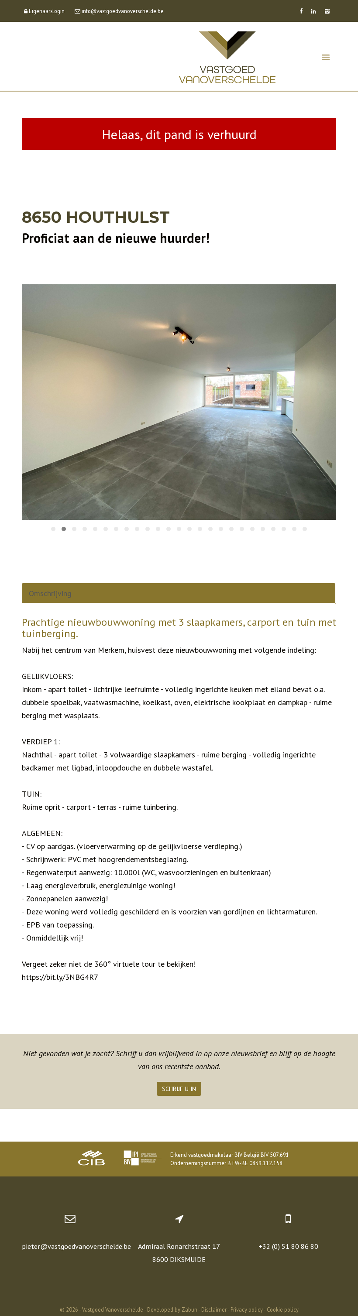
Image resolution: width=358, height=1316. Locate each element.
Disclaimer (214, 1309)
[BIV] (142, 1159)
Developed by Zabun (172, 1309)
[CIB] (91, 1159)
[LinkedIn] (313, 11)
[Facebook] (301, 11)
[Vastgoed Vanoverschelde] (227, 56)
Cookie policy (283, 1309)
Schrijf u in (179, 1089)
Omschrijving (50, 593)
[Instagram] (327, 11)
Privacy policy (247, 1309)
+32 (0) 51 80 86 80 (288, 1246)
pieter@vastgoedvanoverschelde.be (76, 1246)
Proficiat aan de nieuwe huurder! (116, 238)
